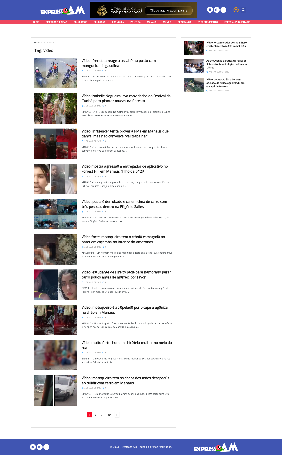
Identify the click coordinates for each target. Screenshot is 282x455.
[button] (243, 10)
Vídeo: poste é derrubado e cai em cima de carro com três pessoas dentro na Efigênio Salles (124, 204)
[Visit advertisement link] (143, 10)
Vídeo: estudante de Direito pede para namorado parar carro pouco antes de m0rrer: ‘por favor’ (126, 274)
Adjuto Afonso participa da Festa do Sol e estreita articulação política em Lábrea (226, 64)
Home (37, 42)
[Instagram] (217, 10)
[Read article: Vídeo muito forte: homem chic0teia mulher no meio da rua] (55, 355)
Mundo (167, 22)
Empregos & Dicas (56, 22)
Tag (44, 42)
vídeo (51, 42)
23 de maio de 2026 (92, 70)
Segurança (184, 22)
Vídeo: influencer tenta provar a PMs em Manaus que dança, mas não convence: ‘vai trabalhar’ (125, 133)
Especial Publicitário (237, 22)
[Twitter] (223, 10)
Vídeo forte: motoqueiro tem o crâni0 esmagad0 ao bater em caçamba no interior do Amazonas (123, 239)
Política (135, 22)
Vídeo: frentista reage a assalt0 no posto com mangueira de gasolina (119, 63)
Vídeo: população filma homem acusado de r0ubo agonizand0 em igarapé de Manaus (225, 83)
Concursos (80, 22)
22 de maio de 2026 (92, 247)
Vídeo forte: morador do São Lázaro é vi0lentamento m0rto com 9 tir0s (226, 44)
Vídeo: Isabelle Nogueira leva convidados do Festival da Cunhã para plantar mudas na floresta (126, 98)
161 (109, 414)
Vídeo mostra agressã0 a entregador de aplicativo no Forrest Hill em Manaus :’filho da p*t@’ (125, 169)
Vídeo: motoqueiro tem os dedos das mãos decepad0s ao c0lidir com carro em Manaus (125, 380)
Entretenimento (208, 22)
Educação (100, 22)
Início (36, 22)
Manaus (152, 22)
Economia (118, 22)
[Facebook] (210, 10)
